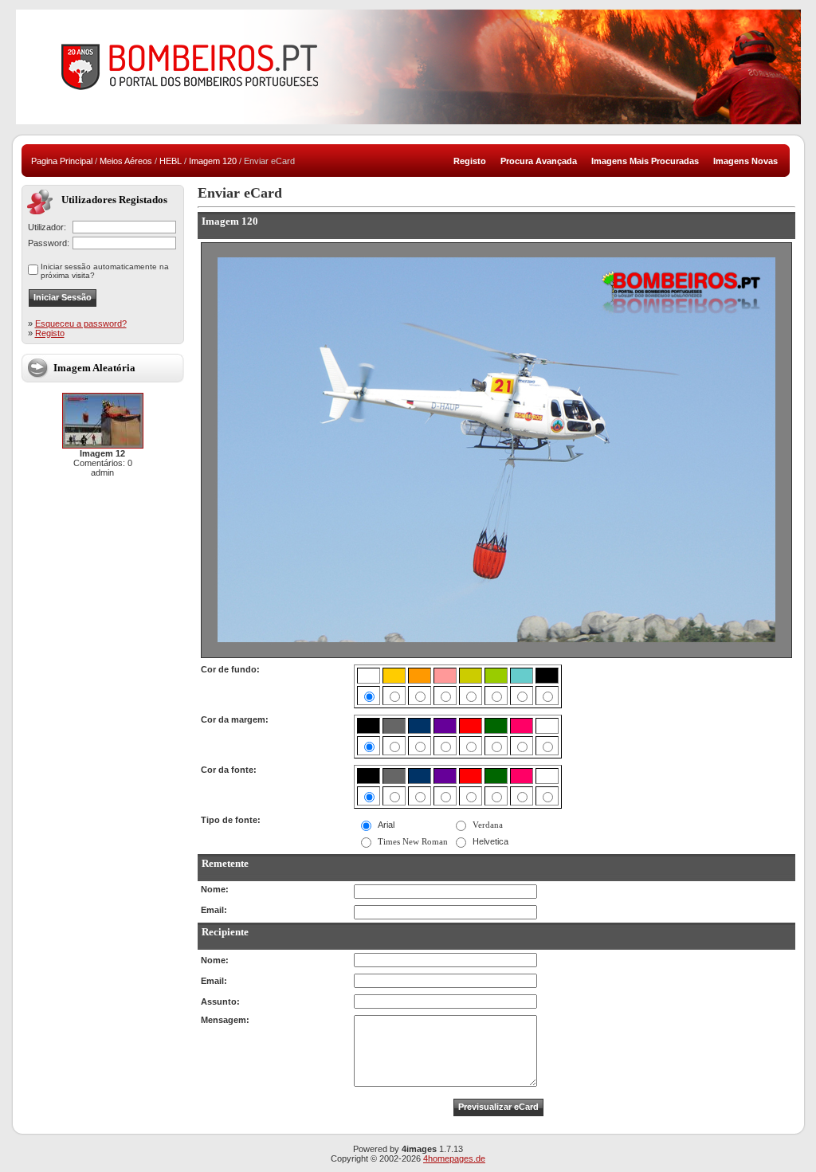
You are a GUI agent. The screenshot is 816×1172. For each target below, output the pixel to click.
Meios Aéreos (126, 161)
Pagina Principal (61, 161)
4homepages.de (454, 1158)
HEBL (170, 161)
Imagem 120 (213, 161)
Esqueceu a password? (81, 323)
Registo (50, 333)
